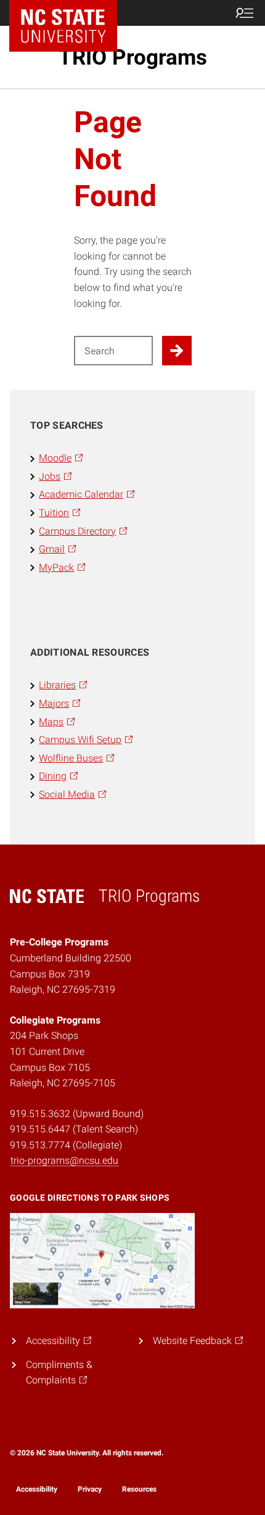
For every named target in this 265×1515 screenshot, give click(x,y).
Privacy (90, 1489)
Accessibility (36, 1489)
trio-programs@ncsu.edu (64, 1160)
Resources (139, 1489)
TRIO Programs (133, 57)
